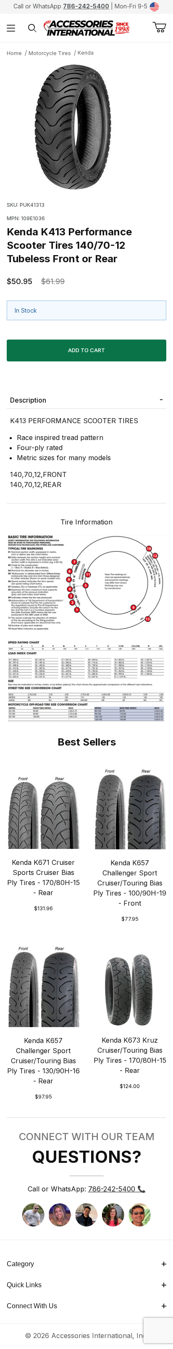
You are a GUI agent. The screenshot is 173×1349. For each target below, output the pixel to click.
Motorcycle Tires (50, 53)
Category (20, 1263)
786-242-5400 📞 (117, 1189)
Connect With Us (32, 1305)
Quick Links (24, 1284)
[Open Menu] (11, 28)
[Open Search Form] (33, 28)
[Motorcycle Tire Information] (86, 627)
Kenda (86, 53)
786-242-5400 (86, 6)
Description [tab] (28, 400)
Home (14, 53)
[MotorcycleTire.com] (86, 27)
